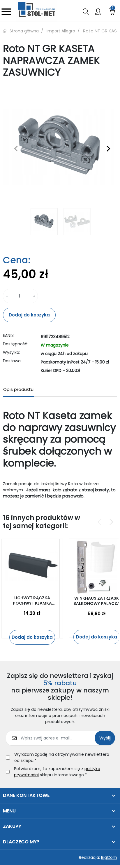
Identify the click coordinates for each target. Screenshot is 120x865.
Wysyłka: (11, 352)
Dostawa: (12, 361)
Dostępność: (15, 344)
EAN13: (9, 335)
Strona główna (23, 31)
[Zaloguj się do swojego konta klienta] (98, 11)
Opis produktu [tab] (18, 389)
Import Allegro (61, 31)
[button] (86, 11)
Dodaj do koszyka (29, 315)
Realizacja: (98, 857)
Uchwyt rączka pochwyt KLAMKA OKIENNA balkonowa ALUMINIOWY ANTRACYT (32, 600)
